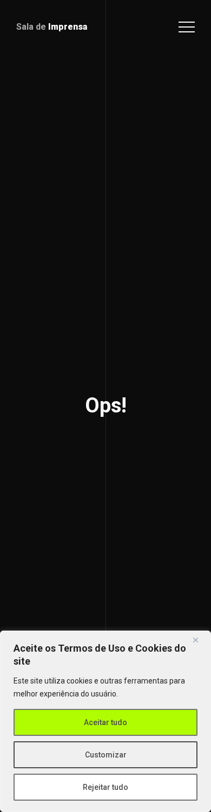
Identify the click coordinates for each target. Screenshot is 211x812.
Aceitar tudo (105, 722)
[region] (105, 721)
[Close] (199, 639)
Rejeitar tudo (105, 787)
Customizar (106, 754)
